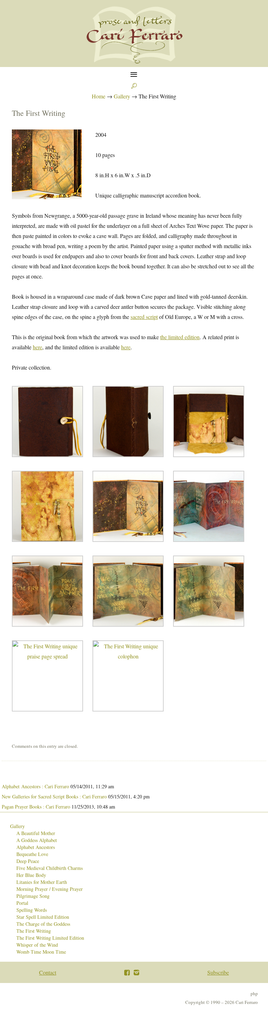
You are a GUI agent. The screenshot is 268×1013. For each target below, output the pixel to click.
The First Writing (33, 931)
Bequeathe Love (32, 854)
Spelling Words (31, 910)
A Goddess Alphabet (36, 840)
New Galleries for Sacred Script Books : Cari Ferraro (54, 796)
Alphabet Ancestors (35, 847)
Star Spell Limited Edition (42, 917)
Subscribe (218, 972)
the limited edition (180, 337)
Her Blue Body (31, 875)
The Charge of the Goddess (43, 924)
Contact (47, 972)
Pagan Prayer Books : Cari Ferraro (36, 806)
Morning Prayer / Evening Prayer (49, 889)
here (37, 347)
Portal (22, 903)
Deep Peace (27, 861)
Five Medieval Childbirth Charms (49, 868)
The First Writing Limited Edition (50, 937)
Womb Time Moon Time (41, 951)
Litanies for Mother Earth (41, 882)
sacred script (144, 316)
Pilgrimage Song (33, 896)
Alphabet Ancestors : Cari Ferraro (35, 786)
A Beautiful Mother (35, 833)
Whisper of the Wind (37, 944)
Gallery (17, 826)
